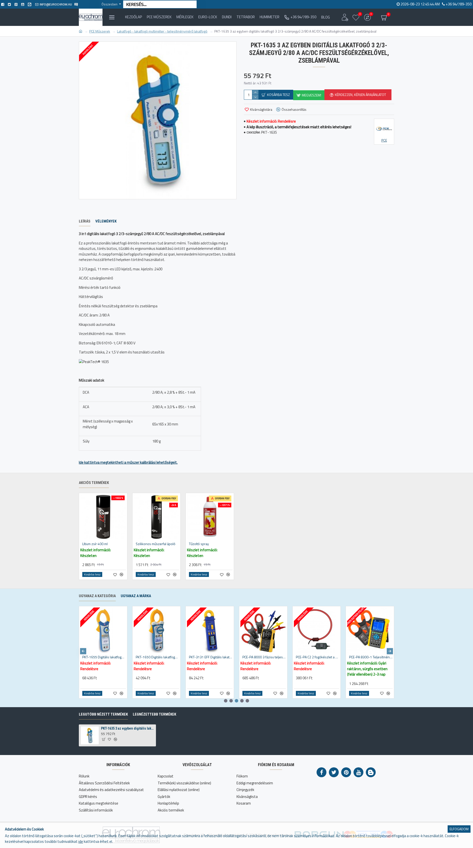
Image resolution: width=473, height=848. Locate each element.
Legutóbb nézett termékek (103, 714)
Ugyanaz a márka (136, 596)
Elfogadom (459, 828)
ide (80, 841)
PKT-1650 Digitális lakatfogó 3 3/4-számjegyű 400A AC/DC (157, 657)
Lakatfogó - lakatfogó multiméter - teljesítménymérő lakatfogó (162, 31)
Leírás (84, 221)
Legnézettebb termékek (154, 714)
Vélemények (106, 221)
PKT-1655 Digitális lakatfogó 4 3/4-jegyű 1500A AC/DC (104, 657)
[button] (83, 651)
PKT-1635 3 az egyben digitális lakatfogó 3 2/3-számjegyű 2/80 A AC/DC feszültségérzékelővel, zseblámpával (127, 728)
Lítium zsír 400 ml (95, 544)
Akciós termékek (94, 482)
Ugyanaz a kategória (97, 596)
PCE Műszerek (99, 31)
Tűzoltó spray (199, 544)
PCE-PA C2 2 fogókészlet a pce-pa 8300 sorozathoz (317, 657)
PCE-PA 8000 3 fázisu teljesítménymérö (264, 657)
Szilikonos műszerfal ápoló (155, 544)
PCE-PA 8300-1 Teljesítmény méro (371, 657)
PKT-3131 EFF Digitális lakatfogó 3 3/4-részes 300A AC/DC (211, 657)
